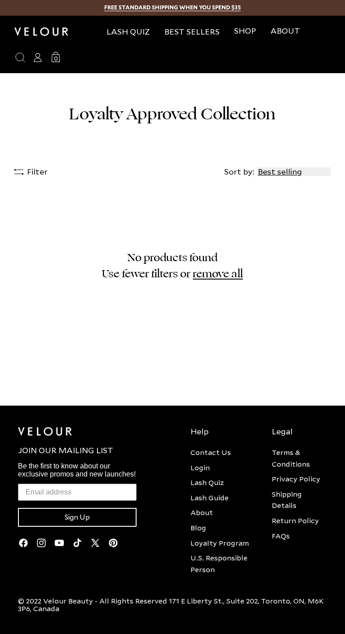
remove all (218, 274)
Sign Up (77, 517)
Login (200, 467)
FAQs (281, 535)
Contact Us (210, 452)
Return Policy (295, 520)
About (201, 512)
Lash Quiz (207, 482)
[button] (245, 30)
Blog (198, 527)
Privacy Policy (296, 478)
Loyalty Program (219, 542)
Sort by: (239, 171)
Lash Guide (209, 497)
